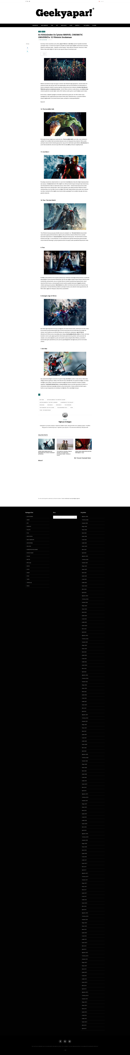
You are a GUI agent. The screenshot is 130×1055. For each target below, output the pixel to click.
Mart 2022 (84, 691)
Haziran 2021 (85, 721)
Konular (28, 556)
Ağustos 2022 (85, 675)
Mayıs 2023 (84, 645)
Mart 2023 (84, 652)
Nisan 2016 (84, 926)
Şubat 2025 (84, 576)
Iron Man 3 (58, 404)
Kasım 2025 (84, 546)
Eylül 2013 (84, 1028)
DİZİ (57, 25)
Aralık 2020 (84, 741)
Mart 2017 (84, 889)
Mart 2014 (84, 1008)
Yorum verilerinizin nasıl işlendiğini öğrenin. (70, 498)
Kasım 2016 (84, 903)
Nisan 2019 (84, 807)
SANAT (28, 572)
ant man (42, 399)
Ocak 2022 (84, 698)
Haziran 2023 (85, 642)
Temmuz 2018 (85, 837)
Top (65, 1050)
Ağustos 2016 (85, 913)
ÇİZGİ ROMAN (30, 516)
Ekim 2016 (84, 906)
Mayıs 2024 (84, 605)
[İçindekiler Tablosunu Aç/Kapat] (43, 54)
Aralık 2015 (84, 939)
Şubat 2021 (84, 734)
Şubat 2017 (84, 893)
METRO (43, 31)
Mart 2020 (84, 771)
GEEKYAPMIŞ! (30, 543)
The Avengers (68, 404)
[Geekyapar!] (65, 13)
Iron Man (42, 404)
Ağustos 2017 (85, 873)
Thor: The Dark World (45, 410)
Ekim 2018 (84, 827)
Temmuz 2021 (85, 718)
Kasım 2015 (84, 942)
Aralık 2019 (84, 780)
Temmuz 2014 (85, 995)
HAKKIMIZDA (35, 25)
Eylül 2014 (84, 988)
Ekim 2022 (84, 668)
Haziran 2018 (85, 840)
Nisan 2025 (84, 569)
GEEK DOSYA (63, 25)
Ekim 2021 (84, 708)
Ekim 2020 (84, 747)
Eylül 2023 (84, 632)
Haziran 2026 (85, 523)
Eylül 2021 (84, 711)
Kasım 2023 (84, 625)
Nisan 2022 (84, 688)
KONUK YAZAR (30, 552)
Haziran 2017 (85, 879)
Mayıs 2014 (84, 1002)
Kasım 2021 (84, 704)
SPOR (28, 576)
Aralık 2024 (84, 582)
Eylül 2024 (84, 592)
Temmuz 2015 (85, 955)
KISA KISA (29, 546)
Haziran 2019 (85, 800)
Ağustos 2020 (85, 754)
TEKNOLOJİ (29, 582)
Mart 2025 (84, 572)
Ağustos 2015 (85, 952)
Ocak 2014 (84, 1015)
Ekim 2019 (84, 787)
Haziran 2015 (85, 959)
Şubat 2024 (84, 615)
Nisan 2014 (84, 1005)
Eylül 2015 (84, 949)
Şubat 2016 (84, 932)
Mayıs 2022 (84, 685)
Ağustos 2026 (85, 516)
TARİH (28, 579)
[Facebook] (27, 48)
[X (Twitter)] (65, 1041)
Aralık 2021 (84, 701)
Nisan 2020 (84, 767)
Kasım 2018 (84, 823)
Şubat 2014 (84, 1012)
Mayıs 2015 (84, 962)
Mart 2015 (84, 969)
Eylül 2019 (84, 790)
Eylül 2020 (84, 751)
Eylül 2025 (84, 552)
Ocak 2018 (84, 856)
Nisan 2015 (84, 965)
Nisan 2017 (84, 886)
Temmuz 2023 (85, 638)
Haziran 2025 (85, 562)
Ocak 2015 (84, 975)
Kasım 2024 (84, 585)
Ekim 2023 (84, 628)
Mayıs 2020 (84, 764)
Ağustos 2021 (85, 714)
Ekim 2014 (84, 985)
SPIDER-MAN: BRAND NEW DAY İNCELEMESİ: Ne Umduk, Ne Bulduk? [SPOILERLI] (46, 453)
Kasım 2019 (84, 784)
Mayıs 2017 (84, 883)
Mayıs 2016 (84, 922)
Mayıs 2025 (84, 566)
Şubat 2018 (84, 853)
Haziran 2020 (85, 761)
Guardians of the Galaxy (67, 402)
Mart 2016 (84, 929)
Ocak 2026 (84, 539)
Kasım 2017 (84, 863)
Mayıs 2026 (84, 526)
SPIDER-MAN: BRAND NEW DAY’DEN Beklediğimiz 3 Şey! (83, 452)
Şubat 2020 (84, 774)
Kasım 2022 (84, 665)
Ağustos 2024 (85, 595)
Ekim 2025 (84, 549)
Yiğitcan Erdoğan (43, 39)
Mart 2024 (84, 612)
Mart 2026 (84, 533)
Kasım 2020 (84, 744)
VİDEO (28, 585)
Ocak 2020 (84, 777)
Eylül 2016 (84, 909)
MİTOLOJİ (29, 562)
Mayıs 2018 (84, 843)
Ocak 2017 (84, 896)
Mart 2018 (84, 850)
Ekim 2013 (84, 1025)
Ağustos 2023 (85, 635)
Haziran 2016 (85, 919)
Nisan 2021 (84, 728)
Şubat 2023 (84, 655)
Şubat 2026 (84, 536)
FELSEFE (28, 529)
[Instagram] (69, 1041)
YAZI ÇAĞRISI (86, 25)
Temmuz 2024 (85, 599)
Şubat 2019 (84, 813)
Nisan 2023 (84, 648)
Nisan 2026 (84, 529)
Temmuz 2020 (85, 757)
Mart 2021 (84, 731)
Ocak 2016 (84, 936)
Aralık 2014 (84, 979)
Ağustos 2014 (85, 992)
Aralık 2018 (84, 820)
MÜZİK (28, 566)
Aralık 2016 (84, 899)
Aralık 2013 (84, 1018)
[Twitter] (27, 51)
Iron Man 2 (50, 404)
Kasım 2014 (84, 982)
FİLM (52, 25)
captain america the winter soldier (56, 399)
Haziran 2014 (85, 998)
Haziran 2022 (85, 681)
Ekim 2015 (84, 946)
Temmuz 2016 (85, 916)
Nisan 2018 (84, 846)
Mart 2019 (84, 810)
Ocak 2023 (84, 658)
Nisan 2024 (84, 609)
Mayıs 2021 (84, 724)
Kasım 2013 (84, 1022)
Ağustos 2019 (85, 794)
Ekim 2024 (84, 589)
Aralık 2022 (84, 661)
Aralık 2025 (84, 543)
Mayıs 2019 (84, 804)
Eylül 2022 (84, 671)
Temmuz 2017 (85, 876)
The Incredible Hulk (62, 407)
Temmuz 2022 (85, 678)
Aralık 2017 (84, 860)
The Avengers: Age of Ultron (47, 407)
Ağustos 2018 (85, 833)
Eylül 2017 (84, 870)
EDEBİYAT (77, 25)
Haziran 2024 (85, 602)
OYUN (71, 25)
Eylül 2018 (84, 830)
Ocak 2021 (84, 737)
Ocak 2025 (84, 579)
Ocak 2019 (84, 817)
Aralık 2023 (84, 622)
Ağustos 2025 (85, 556)
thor (71, 407)
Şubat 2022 (84, 694)
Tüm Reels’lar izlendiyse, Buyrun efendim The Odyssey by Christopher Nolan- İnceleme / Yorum (64, 453)
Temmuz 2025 (85, 559)
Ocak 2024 (84, 619)
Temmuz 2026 (85, 519)
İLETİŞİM (94, 25)
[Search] (99, 1)
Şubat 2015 (84, 972)
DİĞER (28, 519)
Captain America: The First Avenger (48, 402)
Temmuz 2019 (85, 797)
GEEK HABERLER (44, 25)
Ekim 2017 (84, 866)
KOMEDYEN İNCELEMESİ (32, 549)
